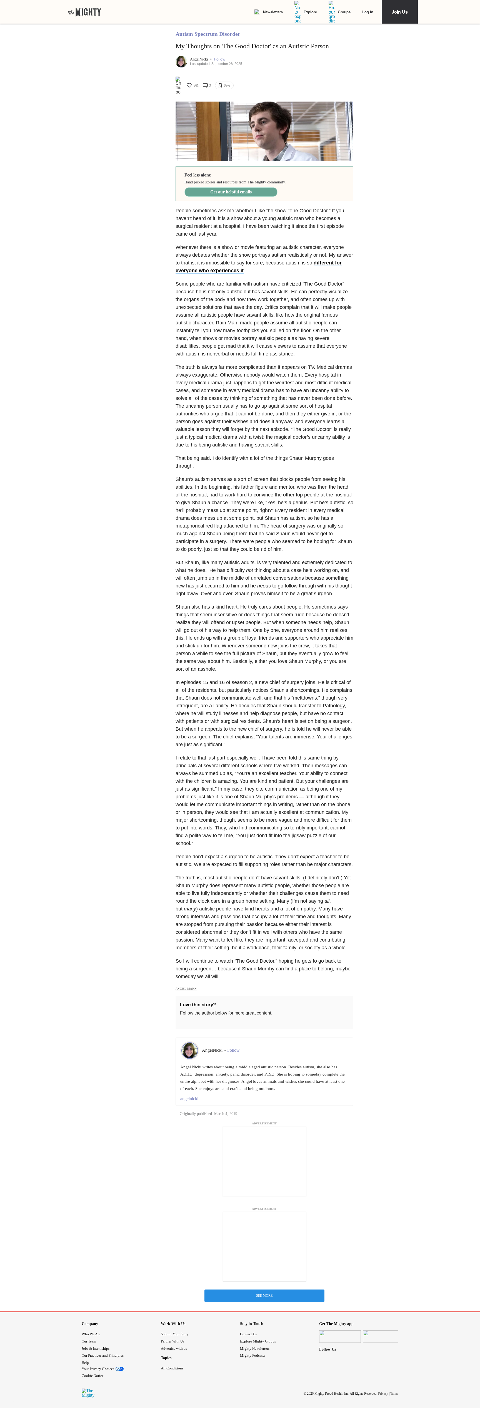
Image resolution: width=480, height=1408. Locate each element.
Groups (344, 11)
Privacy (383, 1393)
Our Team (89, 1341)
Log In (367, 11)
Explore (310, 11)
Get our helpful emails (231, 192)
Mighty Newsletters (254, 1348)
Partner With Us (172, 1341)
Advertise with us (174, 1348)
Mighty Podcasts (252, 1355)
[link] (84, 12)
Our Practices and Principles (103, 1355)
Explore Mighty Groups (258, 1341)
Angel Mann (186, 988)
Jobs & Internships (95, 1348)
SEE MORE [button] (264, 1296)
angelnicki (189, 1098)
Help (85, 1363)
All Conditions (172, 1368)
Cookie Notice (93, 1376)
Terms (394, 1393)
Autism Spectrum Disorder (208, 34)
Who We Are (91, 1334)
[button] (219, 59)
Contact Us (248, 1334)
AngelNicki (199, 59)
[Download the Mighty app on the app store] (340, 1336)
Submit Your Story (175, 1334)
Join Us (400, 12)
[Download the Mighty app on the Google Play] (384, 1336)
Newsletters (273, 11)
